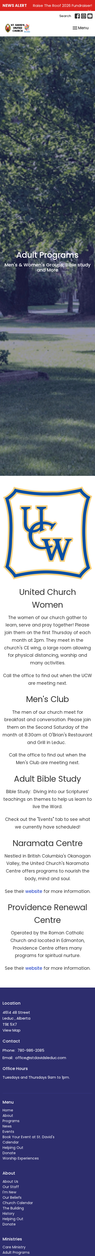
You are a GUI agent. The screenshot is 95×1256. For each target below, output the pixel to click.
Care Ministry (14, 1247)
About (8, 1115)
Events (8, 1131)
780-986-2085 (30, 1050)
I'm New (9, 1192)
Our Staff (11, 1186)
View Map (12, 1030)
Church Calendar (18, 1202)
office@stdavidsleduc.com (40, 1057)
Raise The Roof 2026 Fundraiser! (62, 5)
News (7, 1126)
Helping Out (13, 1147)
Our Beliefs (12, 1197)
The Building (13, 1208)
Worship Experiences (21, 1158)
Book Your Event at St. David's (28, 1136)
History (8, 1213)
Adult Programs (16, 1252)
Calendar (11, 1142)
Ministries (12, 1239)
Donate (9, 1152)
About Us (10, 1181)
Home (8, 1110)
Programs (11, 1120)
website (33, 891)
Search (65, 15)
